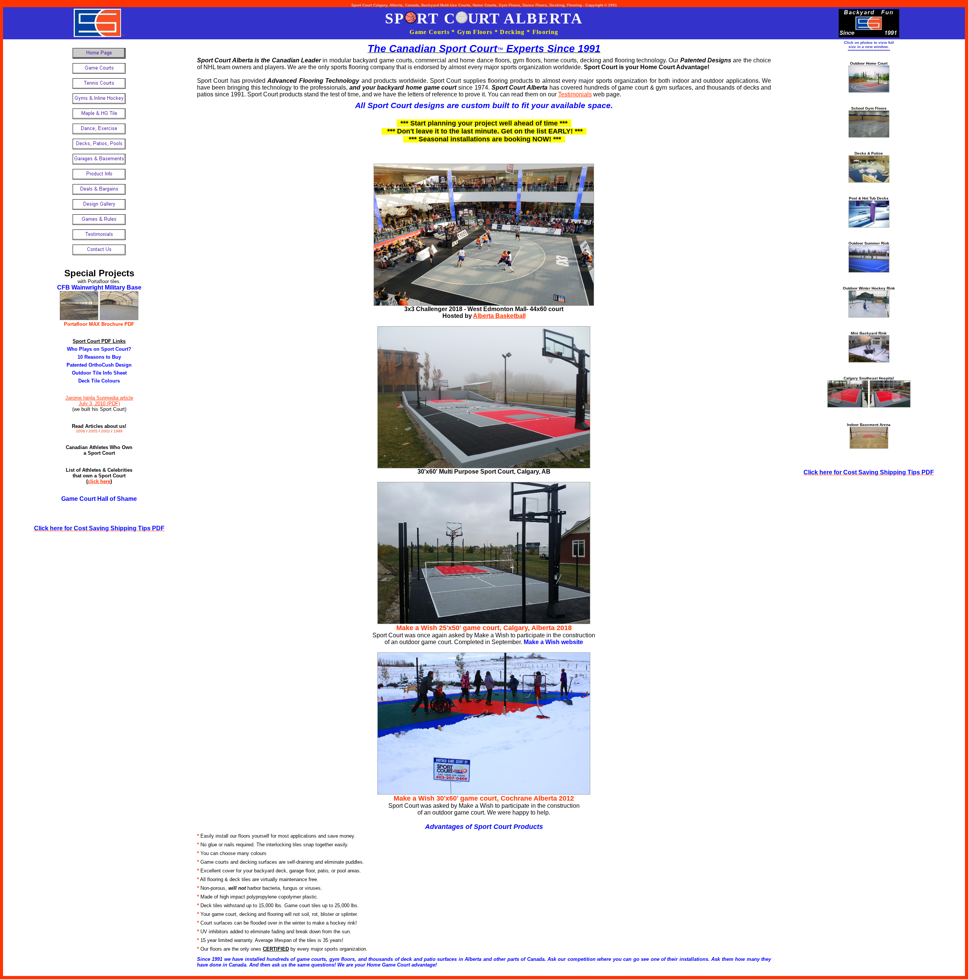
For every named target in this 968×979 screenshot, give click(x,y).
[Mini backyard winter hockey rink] (869, 360)
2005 (93, 431)
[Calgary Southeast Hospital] (847, 405)
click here (99, 481)
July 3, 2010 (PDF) (99, 403)
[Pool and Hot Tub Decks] (869, 225)
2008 (80, 431)
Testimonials (575, 94)
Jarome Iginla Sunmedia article (99, 398)
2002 (106, 431)
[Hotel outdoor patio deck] (869, 180)
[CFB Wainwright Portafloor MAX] (79, 318)
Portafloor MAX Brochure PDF (99, 324)
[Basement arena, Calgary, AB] (869, 446)
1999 (118, 431)
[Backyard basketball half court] (869, 90)
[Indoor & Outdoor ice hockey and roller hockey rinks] (869, 270)
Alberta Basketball (499, 316)
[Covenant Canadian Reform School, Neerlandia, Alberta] (869, 135)
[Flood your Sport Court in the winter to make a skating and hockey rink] (869, 315)
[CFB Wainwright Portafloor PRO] (119, 318)
